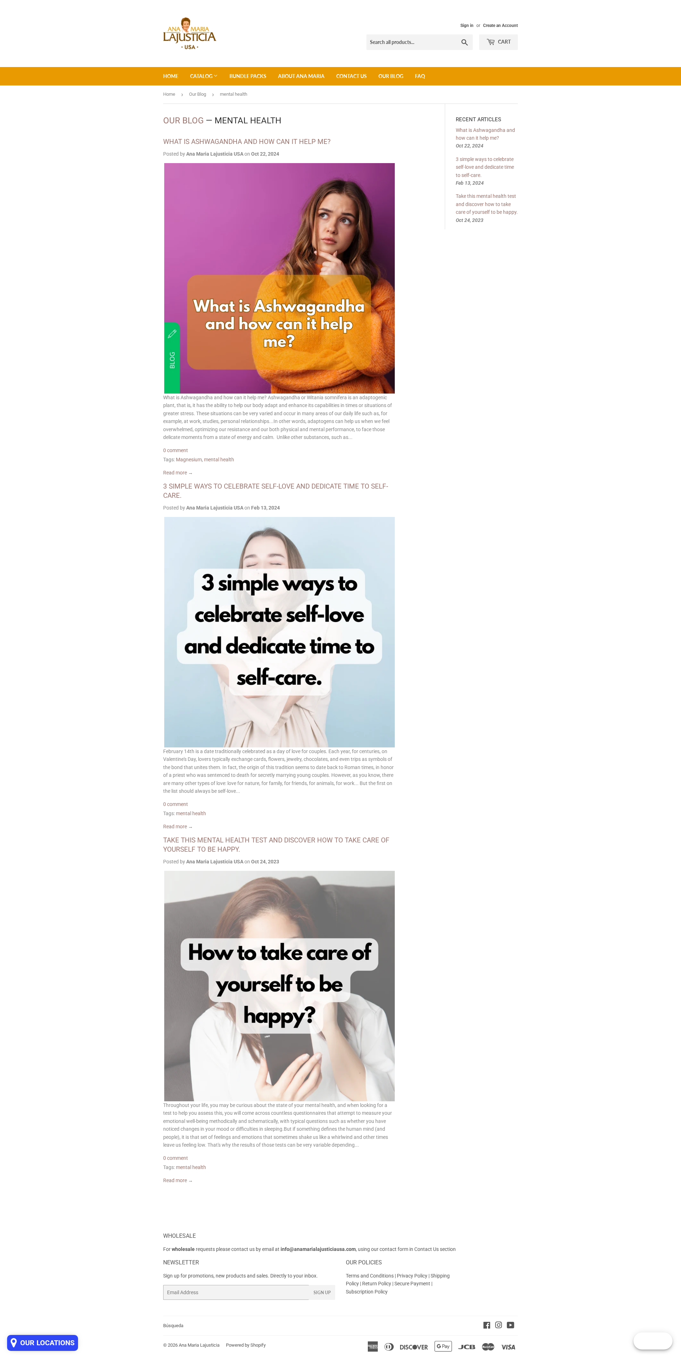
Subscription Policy (367, 1292)
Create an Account (500, 25)
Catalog (202, 76)
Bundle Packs (247, 76)
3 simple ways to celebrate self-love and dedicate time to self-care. (485, 167)
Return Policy (377, 1283)
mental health (219, 459)
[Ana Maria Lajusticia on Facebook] (487, 1326)
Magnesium (189, 459)
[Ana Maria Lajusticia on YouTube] (510, 1326)
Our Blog (390, 76)
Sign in (467, 25)
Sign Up (322, 1292)
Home (170, 76)
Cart (504, 42)
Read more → (178, 472)
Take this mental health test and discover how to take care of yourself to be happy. (487, 204)
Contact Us (351, 76)
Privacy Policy (412, 1276)
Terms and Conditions (370, 1276)
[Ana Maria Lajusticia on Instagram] (498, 1326)
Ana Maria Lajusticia (199, 1345)
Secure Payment (412, 1283)
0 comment (175, 450)
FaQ (420, 76)
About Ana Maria (301, 76)
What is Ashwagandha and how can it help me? (247, 142)
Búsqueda (173, 1325)
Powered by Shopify (246, 1345)
